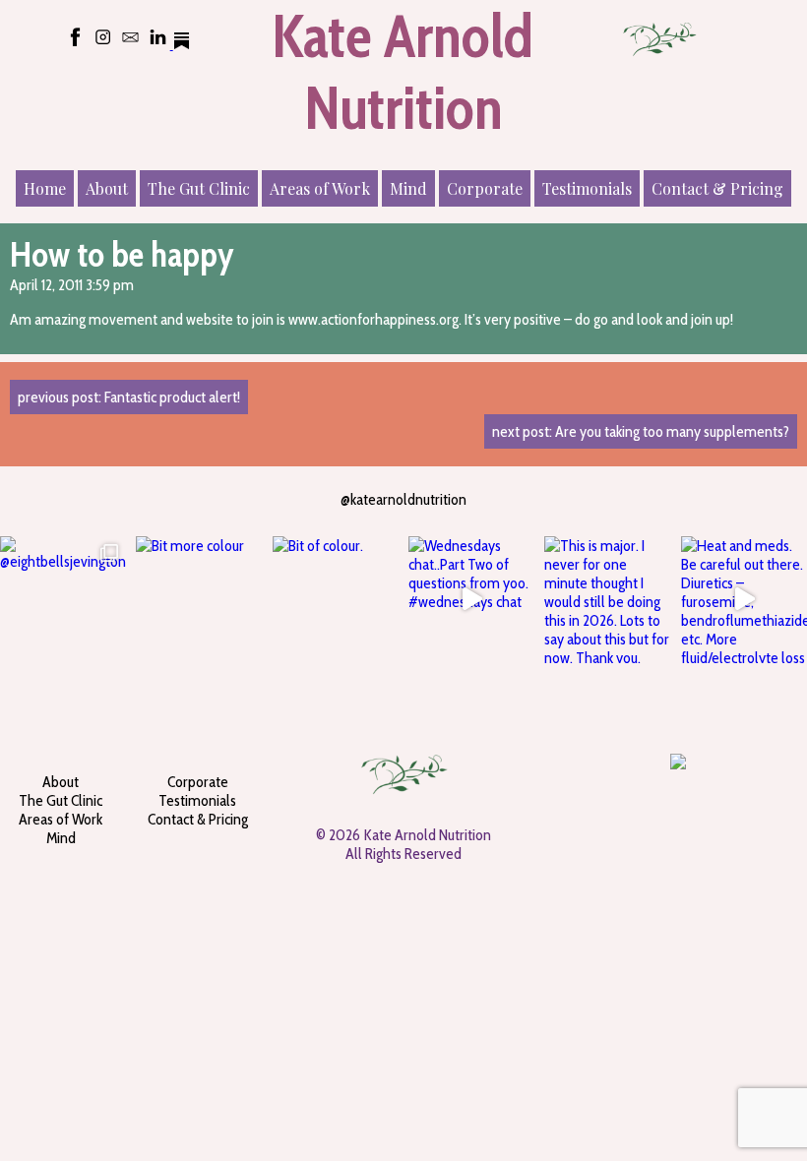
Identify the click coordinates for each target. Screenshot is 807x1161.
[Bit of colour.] (336, 599)
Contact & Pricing (717, 188)
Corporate (485, 188)
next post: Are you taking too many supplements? (640, 431)
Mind (408, 188)
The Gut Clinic (199, 188)
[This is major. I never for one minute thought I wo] (607, 599)
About (107, 188)
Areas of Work (320, 188)
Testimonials (587, 188)
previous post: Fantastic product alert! (129, 397)
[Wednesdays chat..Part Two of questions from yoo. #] (471, 599)
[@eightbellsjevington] (63, 599)
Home (45, 188)
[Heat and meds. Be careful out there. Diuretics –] (744, 599)
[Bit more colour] (199, 599)
